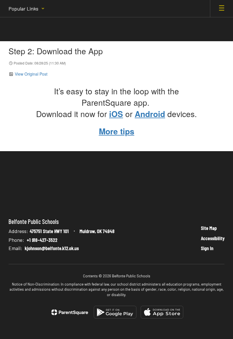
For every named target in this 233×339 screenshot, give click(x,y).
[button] (26, 8)
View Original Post (31, 74)
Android (150, 114)
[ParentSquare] (70, 312)
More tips (116, 131)
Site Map (209, 228)
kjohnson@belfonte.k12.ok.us (52, 248)
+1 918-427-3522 (42, 240)
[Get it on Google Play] (115, 312)
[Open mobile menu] (221, 8)
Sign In (207, 248)
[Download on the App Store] (162, 312)
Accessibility (212, 238)
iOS (116, 114)
